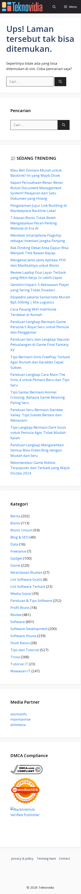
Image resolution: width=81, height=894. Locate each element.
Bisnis (15, 523)
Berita (15, 516)
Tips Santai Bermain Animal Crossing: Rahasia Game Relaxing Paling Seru (37, 397)
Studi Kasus (20, 642)
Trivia (15, 656)
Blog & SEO (19, 537)
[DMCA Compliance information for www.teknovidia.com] (26, 773)
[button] (54, 6)
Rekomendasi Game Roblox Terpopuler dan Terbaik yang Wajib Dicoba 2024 (40, 467)
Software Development (29, 628)
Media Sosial (21, 593)
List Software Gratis (26, 579)
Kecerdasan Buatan (26, 572)
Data (14, 544)
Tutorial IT (19, 664)
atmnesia (18, 724)
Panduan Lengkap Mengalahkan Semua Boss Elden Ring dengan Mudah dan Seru (37, 450)
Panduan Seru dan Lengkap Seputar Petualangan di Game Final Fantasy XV (40, 344)
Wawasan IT (20, 671)
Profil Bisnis (20, 607)
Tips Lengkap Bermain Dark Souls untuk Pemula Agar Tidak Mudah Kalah (38, 432)
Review (16, 614)
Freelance (18, 551)
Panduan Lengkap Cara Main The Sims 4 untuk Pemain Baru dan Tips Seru (39, 379)
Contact (64, 858)
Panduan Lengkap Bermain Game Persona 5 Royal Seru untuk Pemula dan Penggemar (39, 327)
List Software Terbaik (27, 586)
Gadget (16, 558)
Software (17, 621)
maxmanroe (20, 719)
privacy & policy (22, 858)
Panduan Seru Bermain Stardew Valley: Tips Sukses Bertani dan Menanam (36, 415)
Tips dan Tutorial (24, 649)
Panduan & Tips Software (31, 600)
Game (15, 565)
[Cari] (60, 81)
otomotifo (18, 714)
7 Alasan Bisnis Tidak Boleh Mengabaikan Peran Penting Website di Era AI (33, 223)
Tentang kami (46, 858)
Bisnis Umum (21, 530)
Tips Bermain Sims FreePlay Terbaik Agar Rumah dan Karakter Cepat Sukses (40, 362)
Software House (23, 635)
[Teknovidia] (22, 6)
